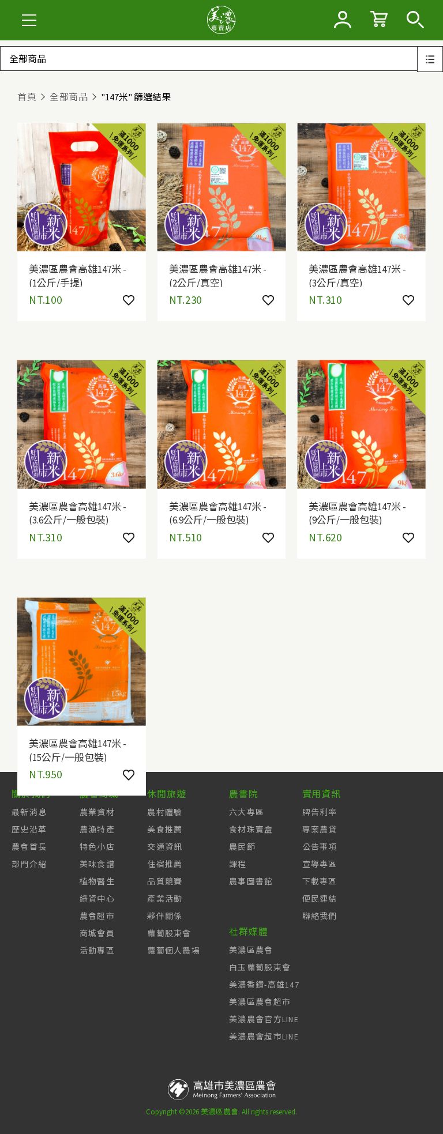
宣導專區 (319, 864)
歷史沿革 (29, 829)
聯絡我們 (319, 916)
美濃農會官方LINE (264, 1019)
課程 (238, 864)
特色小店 (97, 847)
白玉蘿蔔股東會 (260, 967)
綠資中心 (97, 899)
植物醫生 (97, 881)
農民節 (242, 847)
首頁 (26, 97)
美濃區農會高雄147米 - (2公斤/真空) (217, 275)
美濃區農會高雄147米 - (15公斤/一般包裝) (77, 749)
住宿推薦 (164, 864)
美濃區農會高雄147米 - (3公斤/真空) (357, 275)
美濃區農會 (251, 950)
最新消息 (29, 812)
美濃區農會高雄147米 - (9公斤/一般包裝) (357, 512)
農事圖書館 (251, 881)
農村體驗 (164, 812)
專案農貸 (319, 829)
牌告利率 (319, 812)
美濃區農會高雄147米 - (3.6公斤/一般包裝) (77, 512)
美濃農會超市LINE (264, 1036)
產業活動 (164, 899)
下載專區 (319, 881)
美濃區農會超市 (260, 1002)
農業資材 (97, 812)
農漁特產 (97, 829)
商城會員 (97, 933)
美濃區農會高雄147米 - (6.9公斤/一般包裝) (217, 512)
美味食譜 (97, 864)
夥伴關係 (164, 916)
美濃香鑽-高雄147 (264, 984)
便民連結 (319, 899)
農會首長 (29, 847)
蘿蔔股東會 (169, 933)
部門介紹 (29, 864)
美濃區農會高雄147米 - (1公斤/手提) (77, 275)
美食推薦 (164, 829)
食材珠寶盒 (251, 829)
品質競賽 (164, 881)
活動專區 (97, 950)
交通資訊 (164, 847)
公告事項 (319, 847)
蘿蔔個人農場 (173, 950)
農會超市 (97, 916)
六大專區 (246, 812)
